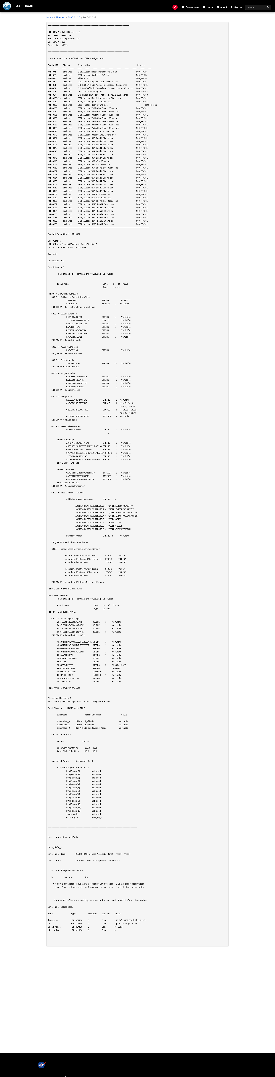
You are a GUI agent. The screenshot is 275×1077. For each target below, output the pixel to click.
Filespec (60, 17)
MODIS (71, 17)
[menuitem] (175, 7)
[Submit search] (268, 7)
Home (49, 17)
